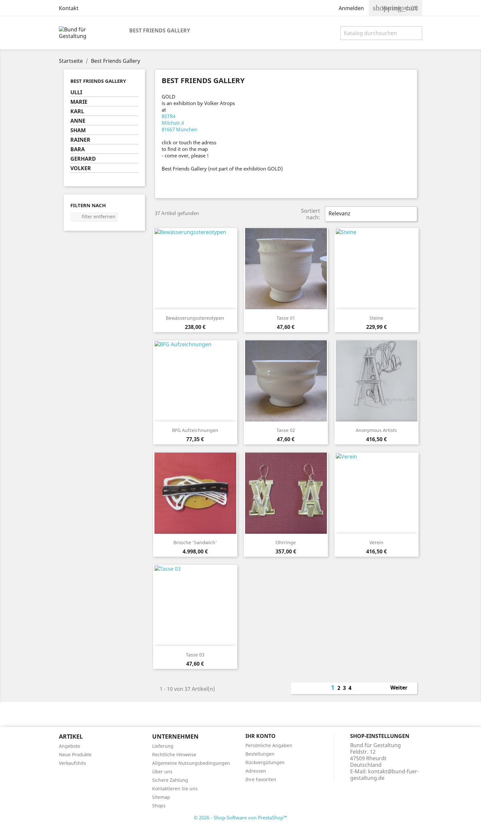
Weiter (402, 688)
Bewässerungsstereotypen (195, 318)
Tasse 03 (195, 655)
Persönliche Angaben (268, 745)
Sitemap (161, 797)
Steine (376, 318)
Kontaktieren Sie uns (175, 788)
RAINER (80, 139)
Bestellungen (260, 754)
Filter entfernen (94, 216)
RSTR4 (168, 116)
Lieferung (162, 746)
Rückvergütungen (265, 762)
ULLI (76, 92)
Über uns (162, 771)
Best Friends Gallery (159, 30)
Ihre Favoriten (260, 779)
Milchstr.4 (173, 122)
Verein (376, 542)
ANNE (77, 120)
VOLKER (80, 168)
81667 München (179, 129)
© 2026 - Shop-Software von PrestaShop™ (240, 817)
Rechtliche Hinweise (174, 754)
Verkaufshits (72, 763)
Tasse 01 (285, 318)
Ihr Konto (260, 736)
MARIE (78, 102)
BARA (77, 149)
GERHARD (83, 158)
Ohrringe (286, 542)
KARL (77, 111)
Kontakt (69, 8)
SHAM (78, 130)
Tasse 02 (285, 430)
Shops (159, 805)
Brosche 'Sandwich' (195, 542)
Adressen (255, 771)
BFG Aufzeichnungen (195, 430)
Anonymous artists (376, 430)
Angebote (69, 746)
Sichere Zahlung (170, 780)
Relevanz (370, 214)
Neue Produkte (75, 754)
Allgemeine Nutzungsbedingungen (191, 763)
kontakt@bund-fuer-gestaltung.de (384, 774)
